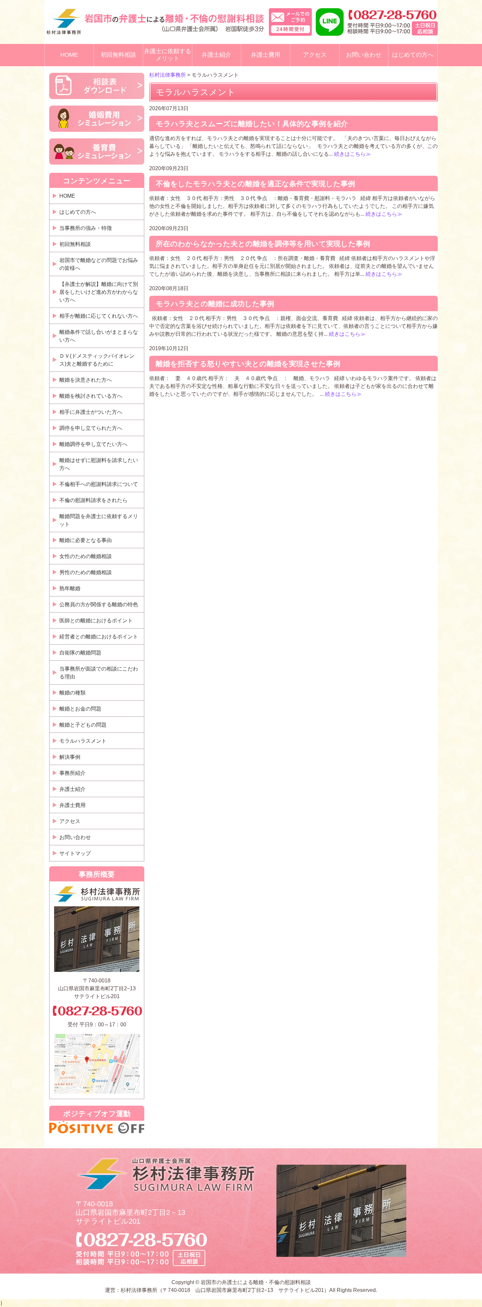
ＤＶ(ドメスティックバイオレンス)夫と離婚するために (96, 360)
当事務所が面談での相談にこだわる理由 (98, 672)
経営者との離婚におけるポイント (98, 636)
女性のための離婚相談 (85, 556)
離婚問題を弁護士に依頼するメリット (98, 520)
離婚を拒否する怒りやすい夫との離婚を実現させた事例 (248, 364)
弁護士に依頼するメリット (167, 55)
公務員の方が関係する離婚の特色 (98, 604)
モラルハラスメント (83, 741)
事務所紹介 (72, 773)
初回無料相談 (118, 54)
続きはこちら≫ (352, 154)
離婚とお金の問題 (80, 709)
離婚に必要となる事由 (85, 540)
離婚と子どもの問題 (83, 725)
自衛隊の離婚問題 (80, 652)
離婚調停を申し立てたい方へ (93, 444)
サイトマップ (75, 853)
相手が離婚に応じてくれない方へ (98, 316)
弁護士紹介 (216, 54)
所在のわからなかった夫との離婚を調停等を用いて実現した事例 (263, 244)
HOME (69, 54)
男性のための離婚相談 (85, 572)
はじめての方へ (412, 54)
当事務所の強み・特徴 (85, 228)
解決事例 (69, 757)
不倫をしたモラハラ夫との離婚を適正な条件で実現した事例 (255, 184)
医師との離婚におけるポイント (96, 620)
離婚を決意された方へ (85, 380)
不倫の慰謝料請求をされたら (93, 500)
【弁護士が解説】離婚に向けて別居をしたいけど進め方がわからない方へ (98, 292)
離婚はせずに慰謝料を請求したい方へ (98, 464)
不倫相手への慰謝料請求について (98, 484)
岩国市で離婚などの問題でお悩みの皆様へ (98, 264)
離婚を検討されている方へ (90, 396)
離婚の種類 (72, 692)
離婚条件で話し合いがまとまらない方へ (98, 336)
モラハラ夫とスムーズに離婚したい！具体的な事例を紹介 (252, 124)
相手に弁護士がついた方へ (90, 412)
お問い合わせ (363, 54)
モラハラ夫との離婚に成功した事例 (215, 304)
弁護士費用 (265, 54)
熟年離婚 (69, 588)
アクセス (315, 54)
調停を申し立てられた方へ (90, 428)
